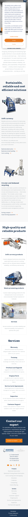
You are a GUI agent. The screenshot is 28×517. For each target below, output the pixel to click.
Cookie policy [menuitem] (13, 515)
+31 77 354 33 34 (14, 460)
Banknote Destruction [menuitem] (14, 471)
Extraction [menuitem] (14, 478)
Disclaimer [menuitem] (13, 511)
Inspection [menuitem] (14, 502)
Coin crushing (5, 153)
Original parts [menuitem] (14, 498)
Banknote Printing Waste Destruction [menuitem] (14, 473)
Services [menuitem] (14, 488)
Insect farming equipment (8, 214)
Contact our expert (12, 440)
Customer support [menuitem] (14, 495)
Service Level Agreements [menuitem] (14, 500)
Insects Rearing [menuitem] (14, 485)
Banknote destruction (7, 149)
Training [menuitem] (14, 493)
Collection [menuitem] (14, 480)
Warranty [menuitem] (14, 491)
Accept (14, 40)
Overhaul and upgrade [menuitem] (14, 505)
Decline (14, 44)
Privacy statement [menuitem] (13, 513)
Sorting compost (5, 212)
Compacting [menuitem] (14, 482)
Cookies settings (14, 36)
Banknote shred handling (8, 151)
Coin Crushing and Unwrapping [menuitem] (14, 475)
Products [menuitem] (14, 469)
